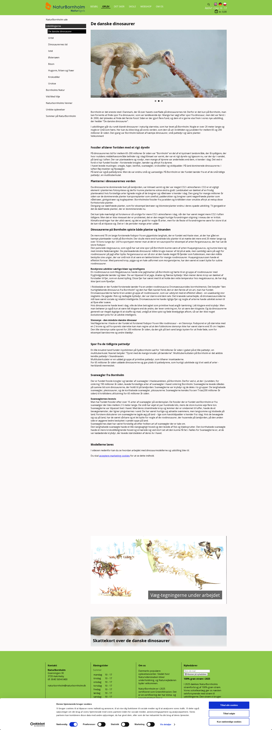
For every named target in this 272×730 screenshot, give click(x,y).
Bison (51, 64)
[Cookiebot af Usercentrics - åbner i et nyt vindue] (37, 724)
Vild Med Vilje (53, 96)
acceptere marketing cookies (114, 455)
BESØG (94, 6)
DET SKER (119, 6)
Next (231, 64)
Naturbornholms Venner (59, 103)
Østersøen (53, 57)
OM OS (159, 6)
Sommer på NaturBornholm (61, 116)
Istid (50, 51)
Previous (86, 64)
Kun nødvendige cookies (229, 722)
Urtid (51, 37)
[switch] (101, 724)
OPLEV (105, 6)
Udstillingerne (53, 26)
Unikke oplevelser (55, 109)
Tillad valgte (229, 713)
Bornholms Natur (55, 90)
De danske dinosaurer (60, 31)
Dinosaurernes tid (57, 44)
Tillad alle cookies (229, 705)
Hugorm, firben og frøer (61, 70)
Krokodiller (54, 77)
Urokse (52, 83)
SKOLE (132, 6)
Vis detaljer (165, 724)
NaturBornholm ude (57, 19)
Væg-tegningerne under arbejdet (185, 595)
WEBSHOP (145, 6)
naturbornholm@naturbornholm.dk (67, 685)
